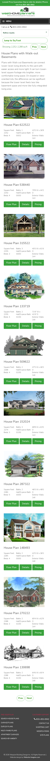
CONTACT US (44, 723)
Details (25, 144)
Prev (34, 46)
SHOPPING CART (42, 727)
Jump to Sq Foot (12, 40)
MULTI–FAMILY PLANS (9, 731)
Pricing (38, 144)
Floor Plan (11, 144)
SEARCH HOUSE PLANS (10, 719)
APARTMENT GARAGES (10, 734)
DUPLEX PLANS (7, 727)
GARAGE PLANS (7, 723)
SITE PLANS (44, 735)
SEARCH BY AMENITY (9, 739)
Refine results (8, 33)
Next (43, 46)
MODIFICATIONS (43, 731)
